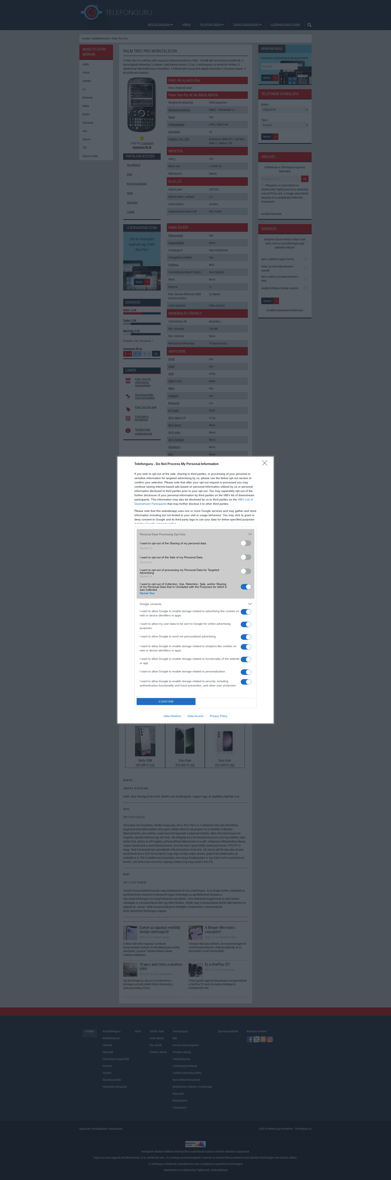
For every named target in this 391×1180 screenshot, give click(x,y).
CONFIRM (166, 701)
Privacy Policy (218, 716)
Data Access (195, 716)
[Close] (266, 464)
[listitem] (195, 534)
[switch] (246, 543)
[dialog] (195, 590)
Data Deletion (172, 716)
